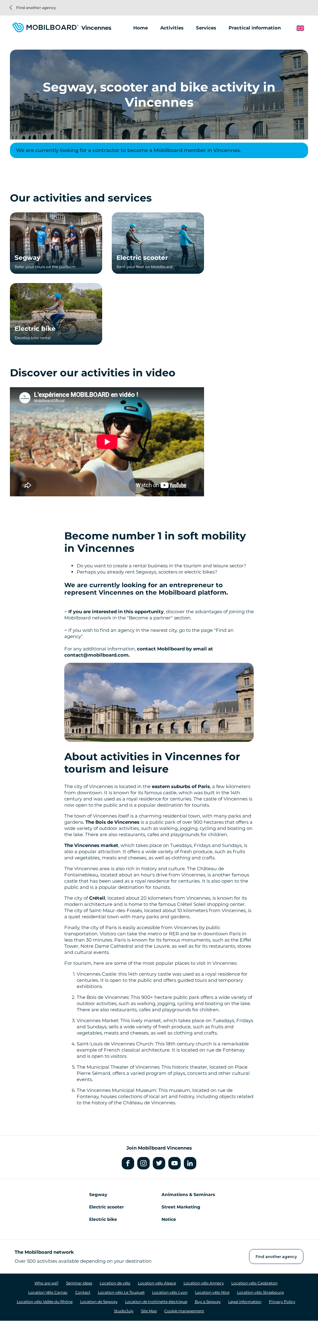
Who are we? (46, 1283)
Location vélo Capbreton (254, 1283)
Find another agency (32, 8)
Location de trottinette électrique (156, 1301)
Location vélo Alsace (157, 1283)
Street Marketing (180, 1207)
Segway (27, 257)
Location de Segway (99, 1301)
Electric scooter (142, 257)
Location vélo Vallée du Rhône (45, 1301)
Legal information (244, 1301)
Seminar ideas (79, 1283)
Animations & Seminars (188, 1194)
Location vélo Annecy (204, 1283)
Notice (168, 1219)
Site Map (149, 1311)
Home (140, 28)
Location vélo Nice (212, 1292)
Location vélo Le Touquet (121, 1292)
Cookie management (184, 1311)
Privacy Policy (282, 1301)
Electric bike (35, 328)
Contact (82, 1292)
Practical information (255, 28)
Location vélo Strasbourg (260, 1292)
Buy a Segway (208, 1301)
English (305, 28)
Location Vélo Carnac (48, 1292)
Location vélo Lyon (170, 1292)
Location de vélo (115, 1283)
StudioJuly (124, 1311)
